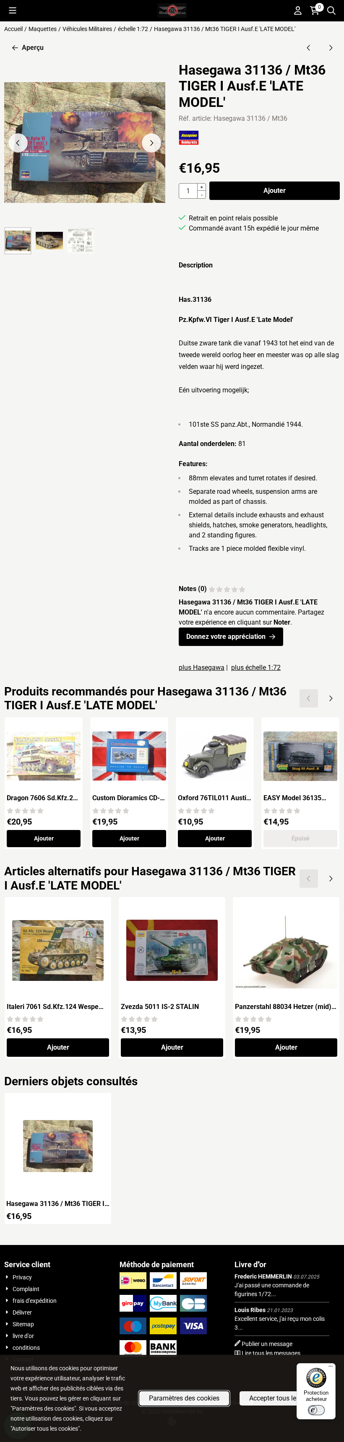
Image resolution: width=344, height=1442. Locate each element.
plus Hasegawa (201, 668)
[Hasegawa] (189, 143)
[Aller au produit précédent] (309, 48)
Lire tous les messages (271, 1353)
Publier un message (267, 1344)
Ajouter (274, 191)
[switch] (316, 1410)
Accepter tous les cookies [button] (286, 1398)
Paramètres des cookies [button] (184, 1398)
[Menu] (331, 1368)
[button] (12, 10)
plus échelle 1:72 (256, 668)
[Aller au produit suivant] (330, 48)
